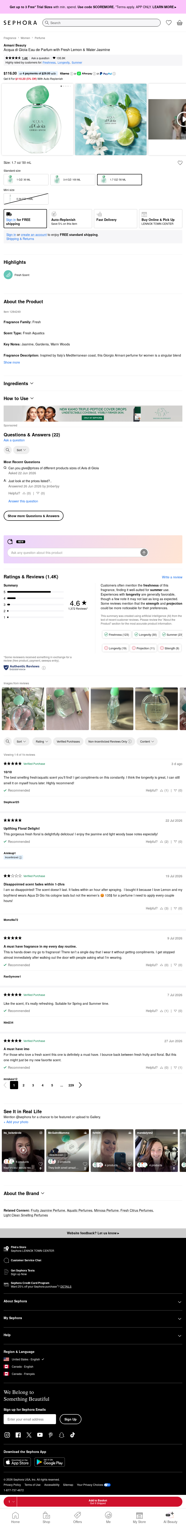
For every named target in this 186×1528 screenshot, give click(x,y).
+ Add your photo (16, 1122)
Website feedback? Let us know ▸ (93, 1233)
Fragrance (10, 38)
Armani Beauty (15, 45)
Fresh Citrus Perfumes (136, 1210)
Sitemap (68, 1484)
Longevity (64, 62)
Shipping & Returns (20, 238)
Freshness (49, 62)
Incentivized (11, 857)
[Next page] (80, 1085)
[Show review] (23, 708)
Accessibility (51, 1484)
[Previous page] (5, 1085)
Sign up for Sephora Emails (25, 1410)
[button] (71, 73)
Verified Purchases (68, 741)
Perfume (40, 38)
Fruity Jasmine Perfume (48, 1210)
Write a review (172, 577)
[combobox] (101, 23)
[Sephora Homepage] (20, 23)
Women (25, 38)
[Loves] (168, 22)
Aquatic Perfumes (79, 1210)
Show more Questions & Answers (33, 515)
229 (71, 1085)
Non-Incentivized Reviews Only (107, 741)
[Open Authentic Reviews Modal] (44, 667)
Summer (77, 62)
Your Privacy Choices (90, 1484)
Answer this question (23, 501)
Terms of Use (32, 1484)
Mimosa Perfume (106, 1210)
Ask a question (40, 58)
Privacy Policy (12, 1484)
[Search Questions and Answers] (8, 450)
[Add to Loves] (180, 163)
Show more (12, 362)
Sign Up (70, 1419)
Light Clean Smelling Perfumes (26, 1215)
